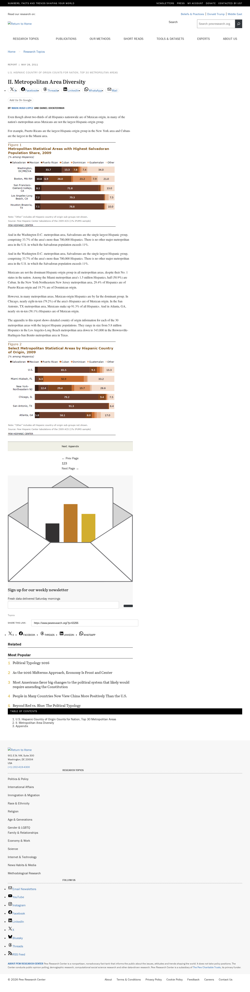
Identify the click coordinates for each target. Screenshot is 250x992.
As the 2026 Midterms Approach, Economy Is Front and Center (62, 672)
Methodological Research (24, 873)
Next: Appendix (70, 446)
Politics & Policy (18, 779)
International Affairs (21, 787)
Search (173, 22)
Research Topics (26, 39)
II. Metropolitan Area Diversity (35, 723)
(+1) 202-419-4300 (19, 767)
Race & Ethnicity (18, 803)
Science (13, 849)
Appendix (22, 726)
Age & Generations (20, 819)
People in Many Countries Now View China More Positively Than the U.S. (70, 696)
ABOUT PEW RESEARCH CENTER (25, 963)
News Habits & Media (22, 865)
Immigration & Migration (24, 795)
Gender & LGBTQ (19, 827)
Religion (13, 811)
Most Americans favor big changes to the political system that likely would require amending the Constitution (71, 684)
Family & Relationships (23, 832)
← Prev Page (70, 458)
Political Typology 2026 (31, 663)
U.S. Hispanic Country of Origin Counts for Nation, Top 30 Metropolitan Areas (63, 72)
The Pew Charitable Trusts (207, 967)
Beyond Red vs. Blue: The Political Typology (47, 705)
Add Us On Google (21, 100)
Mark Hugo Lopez (22, 108)
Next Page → (70, 468)
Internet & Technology (22, 857)
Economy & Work (19, 840)
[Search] (238, 24)
